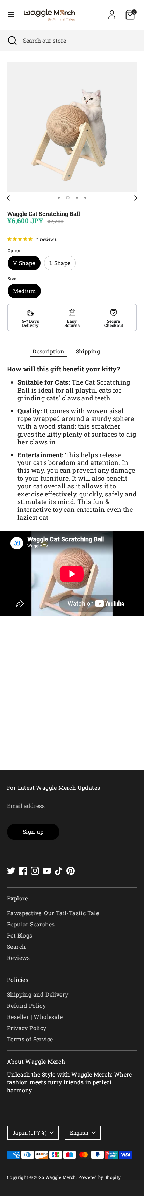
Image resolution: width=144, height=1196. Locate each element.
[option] (72, 127)
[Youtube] (47, 871)
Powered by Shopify (99, 1177)
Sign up (33, 831)
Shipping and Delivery (37, 994)
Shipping (88, 351)
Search (16, 946)
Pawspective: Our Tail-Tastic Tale (53, 913)
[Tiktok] (59, 871)
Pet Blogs (20, 935)
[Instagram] (35, 871)
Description (48, 351)
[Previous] (9, 198)
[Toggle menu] (11, 15)
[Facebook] (23, 871)
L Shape (60, 263)
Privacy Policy (26, 1027)
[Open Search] (11, 40)
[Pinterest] (70, 871)
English (79, 1132)
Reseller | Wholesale (35, 1016)
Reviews (18, 957)
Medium (24, 290)
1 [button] (59, 198)
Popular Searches (31, 924)
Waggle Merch (60, 1177)
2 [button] (68, 197)
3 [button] (77, 198)
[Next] (134, 198)
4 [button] (85, 198)
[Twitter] (11, 871)
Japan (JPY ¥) (29, 1132)
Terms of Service (30, 1039)
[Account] (112, 11)
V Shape (24, 263)
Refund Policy (26, 1005)
